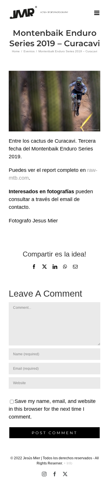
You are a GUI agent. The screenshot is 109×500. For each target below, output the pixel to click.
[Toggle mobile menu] (97, 13)
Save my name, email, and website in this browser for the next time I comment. (52, 409)
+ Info (68, 463)
